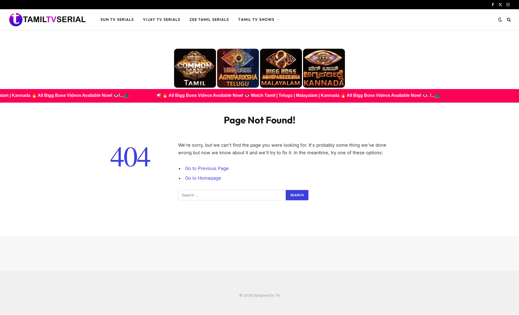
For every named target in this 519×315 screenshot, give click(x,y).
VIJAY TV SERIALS (161, 19)
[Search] (508, 20)
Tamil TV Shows (256, 19)
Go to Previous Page (207, 168)
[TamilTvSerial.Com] (47, 19)
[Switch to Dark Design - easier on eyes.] (500, 19)
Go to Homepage (203, 178)
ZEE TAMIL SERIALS (209, 19)
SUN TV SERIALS (117, 19)
